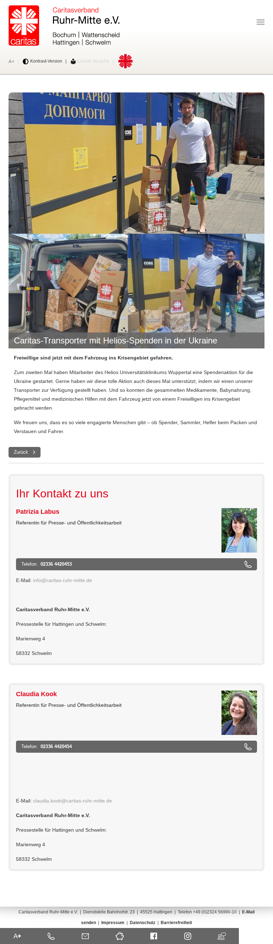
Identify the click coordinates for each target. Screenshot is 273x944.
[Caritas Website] (64, 25)
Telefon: (47, 564)
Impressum (112, 922)
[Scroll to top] (260, 931)
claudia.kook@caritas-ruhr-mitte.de (72, 801)
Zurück (21, 452)
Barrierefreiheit (176, 922)
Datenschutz (142, 922)
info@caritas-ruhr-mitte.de (62, 580)
